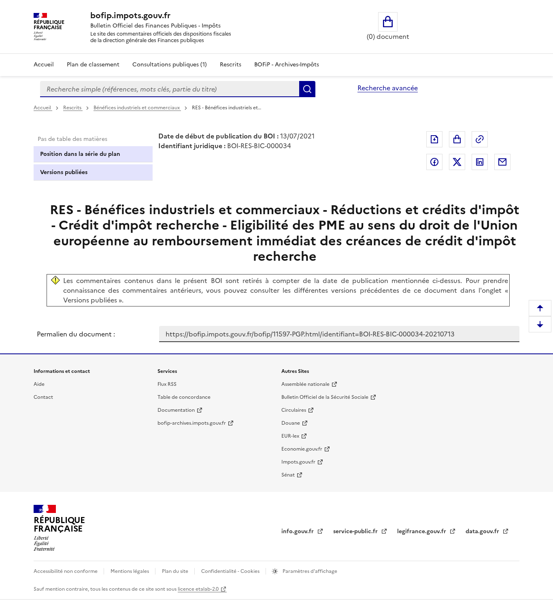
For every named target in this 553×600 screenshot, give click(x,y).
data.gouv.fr (483, 531)
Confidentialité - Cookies (231, 571)
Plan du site (175, 571)
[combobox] (169, 89)
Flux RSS (167, 384)
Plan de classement (93, 64)
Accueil (44, 64)
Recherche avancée (387, 88)
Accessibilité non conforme (66, 571)
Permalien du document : (76, 334)
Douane (290, 423)
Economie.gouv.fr (301, 449)
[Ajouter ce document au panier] (457, 139)
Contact (43, 397)
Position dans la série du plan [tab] (80, 154)
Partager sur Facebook (434, 162)
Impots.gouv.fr (298, 462)
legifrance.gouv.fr (422, 531)
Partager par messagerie (502, 162)
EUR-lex (290, 436)
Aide (39, 384)
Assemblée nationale (305, 384)
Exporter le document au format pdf (434, 139)
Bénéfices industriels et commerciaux (137, 107)
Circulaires (293, 410)
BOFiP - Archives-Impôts (286, 64)
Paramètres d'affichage (309, 571)
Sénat (288, 475)
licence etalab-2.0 (198, 589)
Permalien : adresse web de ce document (480, 139)
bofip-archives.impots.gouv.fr (191, 423)
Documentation (176, 410)
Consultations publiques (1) (169, 64)
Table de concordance (184, 397)
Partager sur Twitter (457, 162)
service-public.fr (356, 531)
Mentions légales (130, 571)
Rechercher (307, 89)
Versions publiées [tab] (63, 172)
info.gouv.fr (298, 531)
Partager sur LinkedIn (480, 162)
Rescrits (230, 64)
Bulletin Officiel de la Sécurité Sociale (324, 397)
